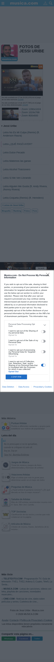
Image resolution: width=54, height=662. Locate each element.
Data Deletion (8, 387)
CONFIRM (16, 377)
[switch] (43, 331)
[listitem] (27, 325)
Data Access (23, 387)
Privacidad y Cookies (43, 387)
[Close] (48, 275)
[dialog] (27, 331)
